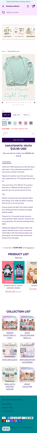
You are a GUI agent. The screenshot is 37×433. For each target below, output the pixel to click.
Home (3, 51)
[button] (18, 248)
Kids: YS (6, 115)
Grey (31, 123)
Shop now (18, 258)
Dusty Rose (20, 123)
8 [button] (23, 102)
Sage (4, 123)
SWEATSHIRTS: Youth (13, 51)
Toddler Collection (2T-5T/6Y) (9, 335)
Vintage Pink (25, 123)
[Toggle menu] (3, 6)
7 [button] (20, 102)
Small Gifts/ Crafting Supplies (9, 386)
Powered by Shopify (27, 427)
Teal (9, 123)
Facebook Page (7, 408)
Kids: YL (26, 115)
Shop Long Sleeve (9, 360)
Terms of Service (8, 411)
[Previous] (2, 102)
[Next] (34, 102)
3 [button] (11, 102)
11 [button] (30, 102)
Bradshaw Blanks (12, 6)
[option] (18, 32)
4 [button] (13, 102)
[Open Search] (3, 12)
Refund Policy (7, 404)
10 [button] (28, 102)
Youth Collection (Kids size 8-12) (27, 335)
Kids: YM (16, 115)
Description (7, 162)
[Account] (28, 5)
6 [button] (18, 102)
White (15, 123)
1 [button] (6, 102)
